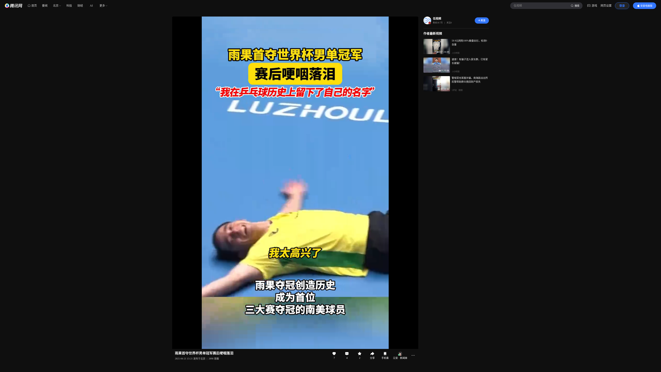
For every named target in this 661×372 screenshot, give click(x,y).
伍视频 (437, 18)
